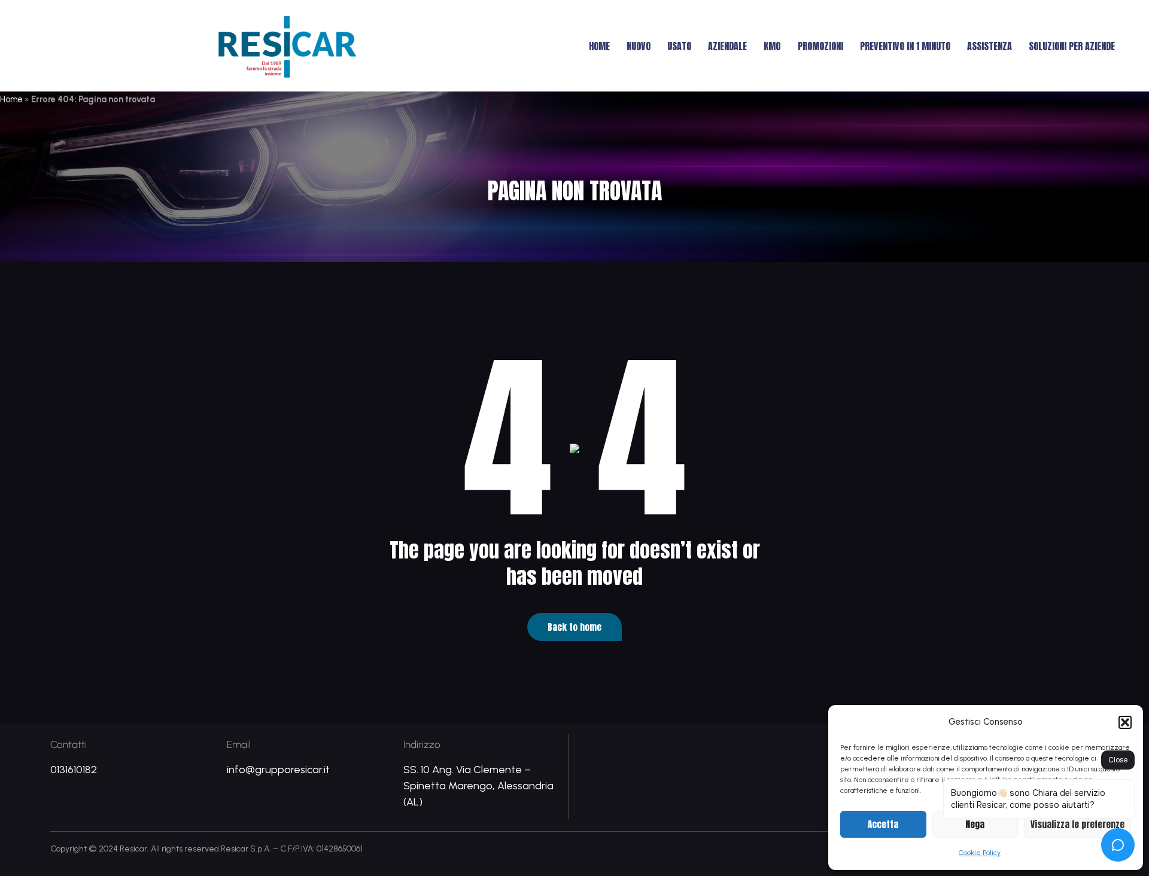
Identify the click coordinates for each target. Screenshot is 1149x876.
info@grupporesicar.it (278, 769)
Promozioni (820, 46)
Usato (679, 46)
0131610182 (73, 769)
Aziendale (727, 46)
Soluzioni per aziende (1072, 46)
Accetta (883, 824)
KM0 (772, 46)
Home (599, 46)
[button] (1125, 722)
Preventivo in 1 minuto (905, 46)
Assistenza (989, 46)
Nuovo (639, 46)
